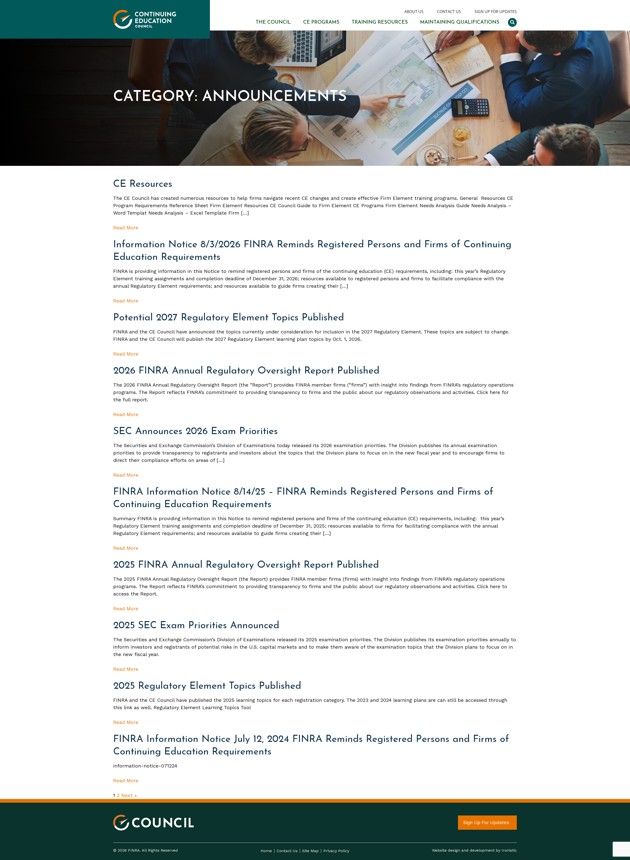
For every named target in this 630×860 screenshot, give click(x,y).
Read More (125, 228)
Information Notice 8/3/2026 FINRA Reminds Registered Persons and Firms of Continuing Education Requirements (312, 251)
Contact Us (449, 11)
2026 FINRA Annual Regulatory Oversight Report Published (246, 371)
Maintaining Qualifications (459, 22)
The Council (273, 22)
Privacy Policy (336, 851)
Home (266, 851)
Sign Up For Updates (495, 11)
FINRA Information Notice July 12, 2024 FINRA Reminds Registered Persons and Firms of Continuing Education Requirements (311, 746)
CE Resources (142, 184)
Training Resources (380, 22)
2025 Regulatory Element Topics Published (207, 686)
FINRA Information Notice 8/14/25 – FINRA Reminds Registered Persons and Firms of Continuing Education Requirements (303, 498)
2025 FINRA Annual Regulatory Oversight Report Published (246, 565)
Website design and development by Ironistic (474, 850)
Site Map (310, 851)
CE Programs (321, 22)
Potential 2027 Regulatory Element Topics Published (228, 318)
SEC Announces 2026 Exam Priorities (195, 432)
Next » (129, 795)
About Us (414, 11)
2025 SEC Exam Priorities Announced (196, 626)
